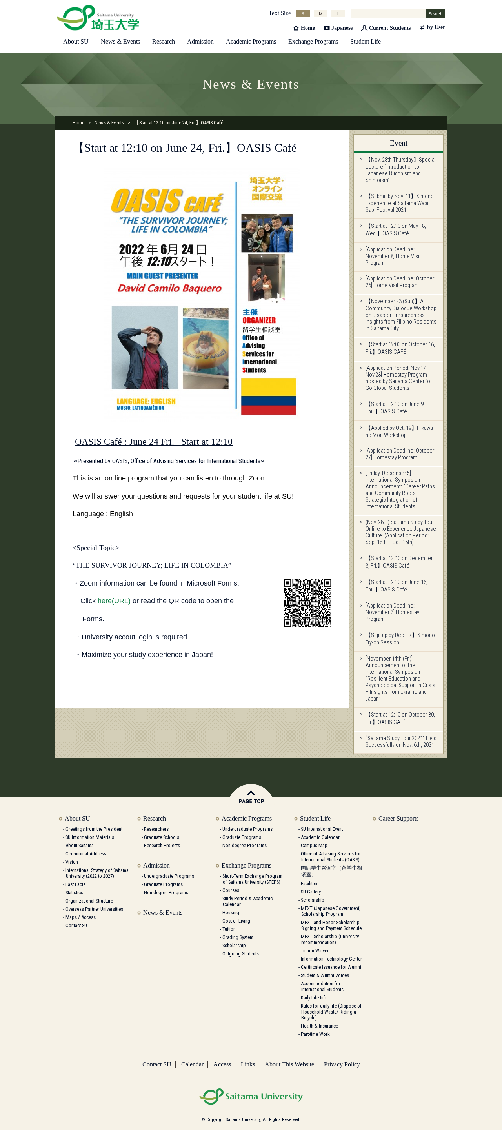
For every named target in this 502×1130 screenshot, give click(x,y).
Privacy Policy (342, 1064)
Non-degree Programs (166, 892)
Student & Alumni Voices (325, 975)
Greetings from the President (93, 829)
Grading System (237, 937)
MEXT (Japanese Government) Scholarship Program (331, 911)
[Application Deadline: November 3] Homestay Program (392, 612)
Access (222, 1064)
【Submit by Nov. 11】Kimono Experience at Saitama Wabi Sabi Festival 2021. (400, 203)
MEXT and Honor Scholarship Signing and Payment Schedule (331, 925)
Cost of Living (236, 921)
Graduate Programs (163, 884)
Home (308, 28)
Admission (200, 41)
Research (163, 41)
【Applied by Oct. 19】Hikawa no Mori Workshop (399, 432)
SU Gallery (311, 892)
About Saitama (79, 845)
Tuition (229, 929)
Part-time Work (315, 1034)
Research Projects (162, 845)
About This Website (289, 1064)
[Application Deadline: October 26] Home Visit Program (400, 282)
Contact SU (76, 925)
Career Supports (398, 818)
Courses (230, 890)
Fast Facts (75, 884)
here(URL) (114, 601)
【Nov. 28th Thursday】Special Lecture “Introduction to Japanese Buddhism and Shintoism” (401, 170)
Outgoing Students (240, 954)
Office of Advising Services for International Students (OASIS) (331, 857)
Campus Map (314, 845)
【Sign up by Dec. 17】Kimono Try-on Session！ (400, 639)
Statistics (74, 892)
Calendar (192, 1064)
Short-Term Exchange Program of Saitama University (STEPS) (252, 879)
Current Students (390, 28)
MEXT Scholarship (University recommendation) (330, 939)
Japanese (342, 28)
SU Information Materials (89, 837)
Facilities (309, 883)
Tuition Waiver (315, 950)
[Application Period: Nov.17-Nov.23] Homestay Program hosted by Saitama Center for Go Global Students (399, 378)
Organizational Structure (89, 901)
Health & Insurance (319, 1026)
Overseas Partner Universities (94, 909)
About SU (76, 41)
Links (248, 1064)
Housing (230, 912)
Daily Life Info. (315, 998)
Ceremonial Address (85, 854)
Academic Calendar (320, 837)
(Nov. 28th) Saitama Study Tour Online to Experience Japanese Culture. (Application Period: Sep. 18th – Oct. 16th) (401, 532)
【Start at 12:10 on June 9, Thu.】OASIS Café (395, 408)
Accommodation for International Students (322, 986)
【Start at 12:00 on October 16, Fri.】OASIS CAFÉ (400, 348)
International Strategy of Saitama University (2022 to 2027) (97, 873)
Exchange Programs (313, 41)
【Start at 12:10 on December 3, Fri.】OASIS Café (399, 562)
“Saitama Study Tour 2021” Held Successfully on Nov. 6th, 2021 (401, 741)
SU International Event (322, 829)
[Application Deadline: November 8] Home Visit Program (393, 256)
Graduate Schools (161, 837)
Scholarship (234, 945)
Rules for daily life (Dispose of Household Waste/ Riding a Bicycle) (331, 1012)
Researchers (156, 829)
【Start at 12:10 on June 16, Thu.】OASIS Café (396, 586)
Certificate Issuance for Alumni (331, 967)
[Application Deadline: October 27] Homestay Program (400, 454)
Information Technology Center (331, 959)
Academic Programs (251, 41)
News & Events (120, 41)
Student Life (365, 41)
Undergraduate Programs (169, 876)
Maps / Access (80, 917)
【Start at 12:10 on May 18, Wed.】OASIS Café (396, 230)
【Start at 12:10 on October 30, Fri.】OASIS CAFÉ (400, 718)
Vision (71, 862)
